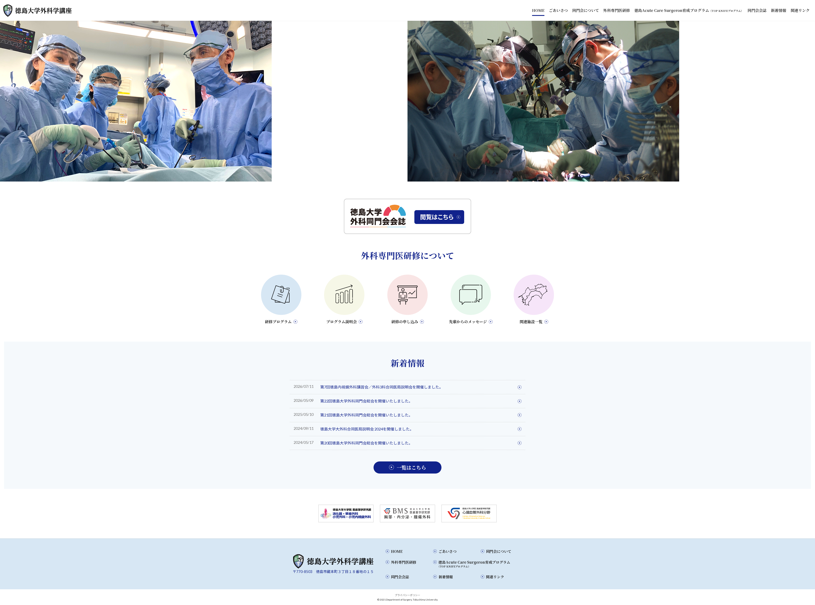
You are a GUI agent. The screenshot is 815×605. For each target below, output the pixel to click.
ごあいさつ (447, 551)
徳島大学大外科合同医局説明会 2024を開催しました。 (366, 429)
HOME (397, 551)
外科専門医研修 (403, 562)
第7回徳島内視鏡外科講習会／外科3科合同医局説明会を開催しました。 (381, 387)
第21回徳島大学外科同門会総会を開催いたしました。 (366, 415)
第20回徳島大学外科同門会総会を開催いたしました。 (366, 443)
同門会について (498, 551)
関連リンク (495, 576)
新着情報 (445, 576)
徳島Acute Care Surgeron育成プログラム (473, 563)
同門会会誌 (400, 576)
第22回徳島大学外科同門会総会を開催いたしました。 (366, 401)
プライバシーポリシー (407, 595)
